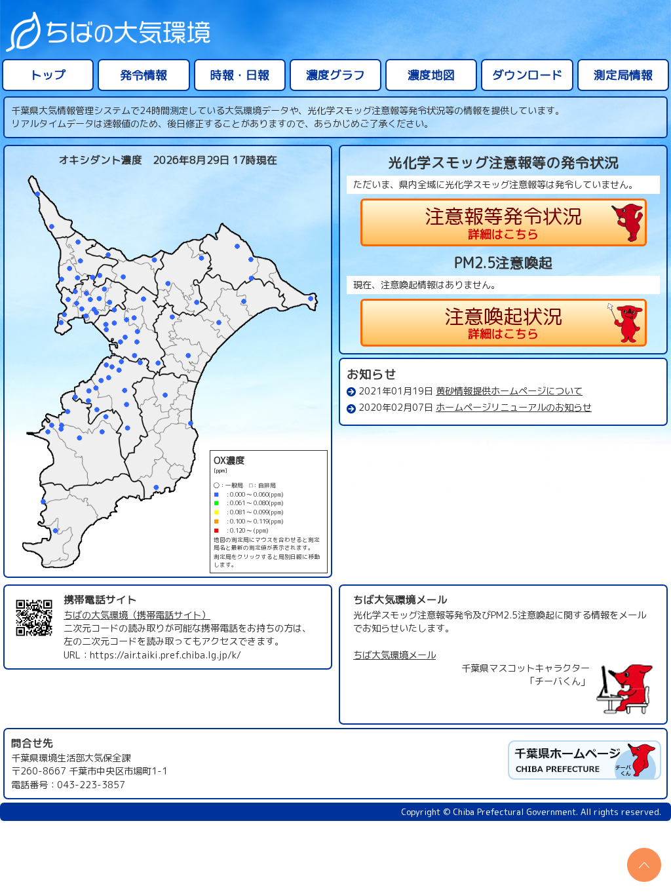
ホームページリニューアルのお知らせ (514, 407)
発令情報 (143, 75)
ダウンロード (527, 75)
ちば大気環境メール (394, 655)
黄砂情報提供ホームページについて (509, 391)
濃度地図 (431, 75)
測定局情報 (623, 75)
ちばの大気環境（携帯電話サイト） (137, 615)
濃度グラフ (335, 75)
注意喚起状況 (503, 323)
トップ (48, 75)
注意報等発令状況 (503, 222)
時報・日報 (239, 75)
